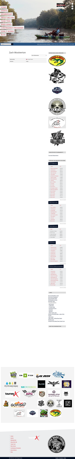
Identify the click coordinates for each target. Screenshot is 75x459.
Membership (6, 14)
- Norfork (50, 311)
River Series (6, 24)
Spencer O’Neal (53, 177)
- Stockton (50, 310)
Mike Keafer (53, 197)
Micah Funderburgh (54, 168)
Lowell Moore (53, 252)
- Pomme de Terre (52, 308)
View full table (63, 199)
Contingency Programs (12, 28)
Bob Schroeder (53, 256)
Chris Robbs (53, 174)
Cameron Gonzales (54, 275)
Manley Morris (53, 255)
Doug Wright (53, 210)
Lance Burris (53, 186)
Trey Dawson (53, 250)
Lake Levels (50, 317)
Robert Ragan (53, 284)
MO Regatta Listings (52, 300)
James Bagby (53, 259)
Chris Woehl (53, 194)
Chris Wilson (53, 216)
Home (3, 7)
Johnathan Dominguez (54, 175)
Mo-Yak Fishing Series (43, 44)
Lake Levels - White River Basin (55, 318)
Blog (3, 34)
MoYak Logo (51, 319)
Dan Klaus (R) (53, 253)
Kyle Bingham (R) (53, 211)
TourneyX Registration (53, 155)
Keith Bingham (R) (54, 277)
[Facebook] (72, 4)
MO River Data (51, 301)
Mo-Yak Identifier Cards (53, 295)
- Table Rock (51, 305)
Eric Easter (52, 185)
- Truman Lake (51, 307)
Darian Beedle (53, 281)
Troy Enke (52, 183)
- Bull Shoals (51, 304)
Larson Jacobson (53, 248)
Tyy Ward (52, 180)
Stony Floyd (53, 219)
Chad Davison (53, 169)
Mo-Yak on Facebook (53, 297)
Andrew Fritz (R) (53, 247)
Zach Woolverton (54, 171)
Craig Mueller (53, 213)
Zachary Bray (53, 271)
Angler (52, 166)
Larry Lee (52, 217)
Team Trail (6, 21)
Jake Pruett (52, 258)
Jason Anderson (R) (54, 214)
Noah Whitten (53, 191)
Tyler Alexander (53, 172)
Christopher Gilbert (54, 188)
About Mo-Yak (7, 17)
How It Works (7, 31)
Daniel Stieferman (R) (54, 280)
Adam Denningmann (54, 189)
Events (4, 10)
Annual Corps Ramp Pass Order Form (56, 321)
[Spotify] (72, 8)
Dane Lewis (53, 195)
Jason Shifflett (53, 182)
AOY (60, 166)
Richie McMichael (54, 178)
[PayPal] (72, 6)
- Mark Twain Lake (52, 312)
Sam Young (53, 192)
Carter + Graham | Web (61, 458)
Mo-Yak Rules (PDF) (52, 298)
